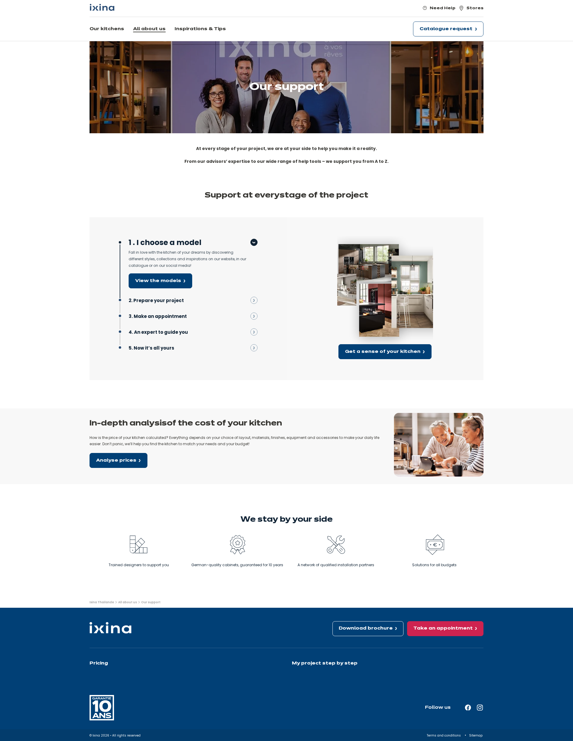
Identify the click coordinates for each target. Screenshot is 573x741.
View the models (158, 281)
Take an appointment (443, 628)
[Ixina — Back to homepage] (102, 7)
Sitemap (476, 735)
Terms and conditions (444, 735)
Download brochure (366, 628)
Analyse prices (116, 460)
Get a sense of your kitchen (382, 352)
